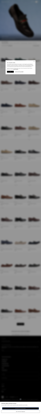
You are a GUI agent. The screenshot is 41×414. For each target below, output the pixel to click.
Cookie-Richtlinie (15, 69)
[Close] (20, 399)
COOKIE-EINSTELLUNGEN (19, 71)
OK (10, 71)
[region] (21, 67)
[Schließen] (34, 61)
